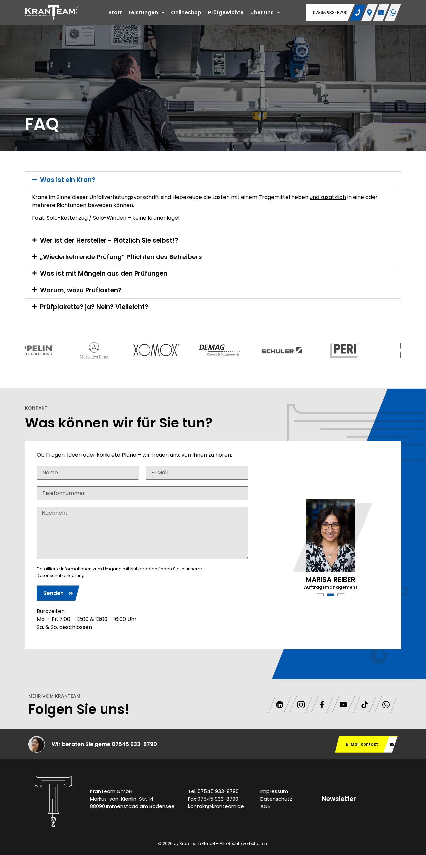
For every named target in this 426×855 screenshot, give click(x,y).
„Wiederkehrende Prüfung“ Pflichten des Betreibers (121, 257)
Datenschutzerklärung (61, 575)
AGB (265, 806)
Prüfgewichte (226, 12)
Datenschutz (276, 798)
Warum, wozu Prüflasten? (81, 290)
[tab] (358, 12)
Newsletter (339, 798)
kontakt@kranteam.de (216, 806)
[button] (213, 180)
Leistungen (143, 12)
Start (115, 12)
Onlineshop (186, 12)
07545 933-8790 (330, 12)
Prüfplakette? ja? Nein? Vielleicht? (94, 306)
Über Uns (262, 12)
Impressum (274, 791)
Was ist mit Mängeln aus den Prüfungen (103, 273)
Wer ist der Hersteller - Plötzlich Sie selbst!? (109, 240)
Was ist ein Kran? (67, 179)
